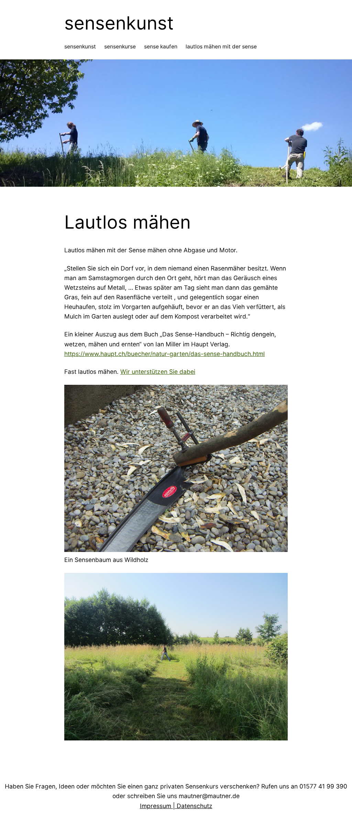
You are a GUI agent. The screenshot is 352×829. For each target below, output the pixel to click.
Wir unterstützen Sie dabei (157, 371)
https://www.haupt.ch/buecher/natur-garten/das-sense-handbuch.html (164, 353)
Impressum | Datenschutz (176, 805)
